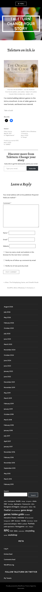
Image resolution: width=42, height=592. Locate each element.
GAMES (15, 92)
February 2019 (9, 403)
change (23, 501)
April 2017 (7, 441)
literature (17, 521)
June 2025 (7, 339)
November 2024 (9, 350)
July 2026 (7, 312)
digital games (17, 504)
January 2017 (8, 447)
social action (21, 531)
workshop (12, 535)
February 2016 (9, 457)
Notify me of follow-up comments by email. (20, 260)
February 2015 (8, 484)
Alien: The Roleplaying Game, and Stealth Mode (21, 282)
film (34, 507)
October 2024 (9, 355)
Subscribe (32, 168)
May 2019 (7, 393)
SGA (11, 531)
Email (5, 239)
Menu (22, 4)
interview (20, 518)
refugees (31, 526)
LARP (12, 521)
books (18, 501)
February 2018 (9, 425)
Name (5, 233)
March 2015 (8, 479)
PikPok (20, 524)
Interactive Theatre (10, 518)
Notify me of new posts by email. (16, 266)
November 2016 (9, 452)
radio (26, 526)
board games (11, 501)
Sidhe (16, 531)
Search (6, 491)
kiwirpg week (7, 521)
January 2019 (8, 409)
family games (24, 507)
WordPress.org (9, 565)
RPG (32, 94)
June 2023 (7, 366)
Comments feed (9, 559)
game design (27, 510)
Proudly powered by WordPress (15, 586)
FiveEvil (7, 510)
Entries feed (8, 554)
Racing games (19, 526)
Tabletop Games (31, 92)
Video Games (8, 131)
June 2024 (7, 360)
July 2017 (7, 436)
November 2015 (9, 463)
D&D (5, 504)
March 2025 (8, 344)
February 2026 (9, 323)
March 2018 (8, 420)
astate (5, 501)
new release (30, 521)
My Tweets (7, 578)
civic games (28, 501)
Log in (6, 549)
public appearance (9, 526)
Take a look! (8, 110)
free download (19, 94)
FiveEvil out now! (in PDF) (11, 140)
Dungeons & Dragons (11, 507)
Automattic (21, 588)
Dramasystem (26, 504)
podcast (24, 524)
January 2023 (8, 371)
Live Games (21, 92)
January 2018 (8, 430)
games (28, 94)
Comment (7, 203)
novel (35, 521)
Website (6, 246)
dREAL (32, 504)
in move (27, 514)
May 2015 (7, 473)
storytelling (29, 531)
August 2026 (8, 307)
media (23, 521)
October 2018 (9, 414)
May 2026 (7, 317)
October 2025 (9, 328)
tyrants (5, 535)
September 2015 (9, 468)
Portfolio (31, 524)
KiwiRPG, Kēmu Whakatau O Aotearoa (20, 288)
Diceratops (10, 504)
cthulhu (34, 501)
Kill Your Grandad (29, 518)
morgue (31, 89)
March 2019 (8, 398)
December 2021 (9, 382)
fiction (31, 507)
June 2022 (7, 377)
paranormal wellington (10, 524)
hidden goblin (17, 514)
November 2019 (9, 387)
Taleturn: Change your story (21, 24)
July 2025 (7, 334)
